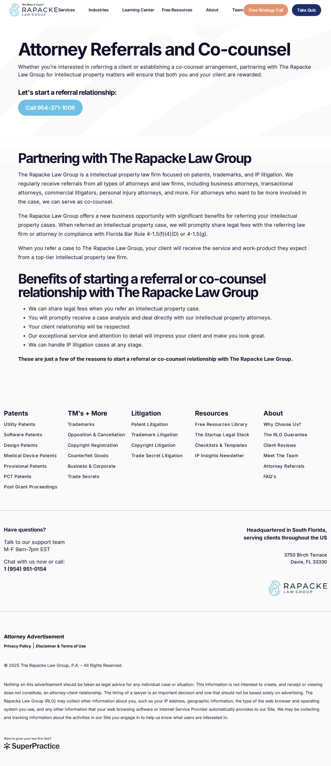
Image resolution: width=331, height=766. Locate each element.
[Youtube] (43, 592)
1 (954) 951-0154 (25, 569)
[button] (69, 9)
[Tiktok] (54, 592)
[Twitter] (31, 592)
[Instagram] (19, 592)
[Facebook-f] (8, 592)
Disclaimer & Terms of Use (61, 646)
